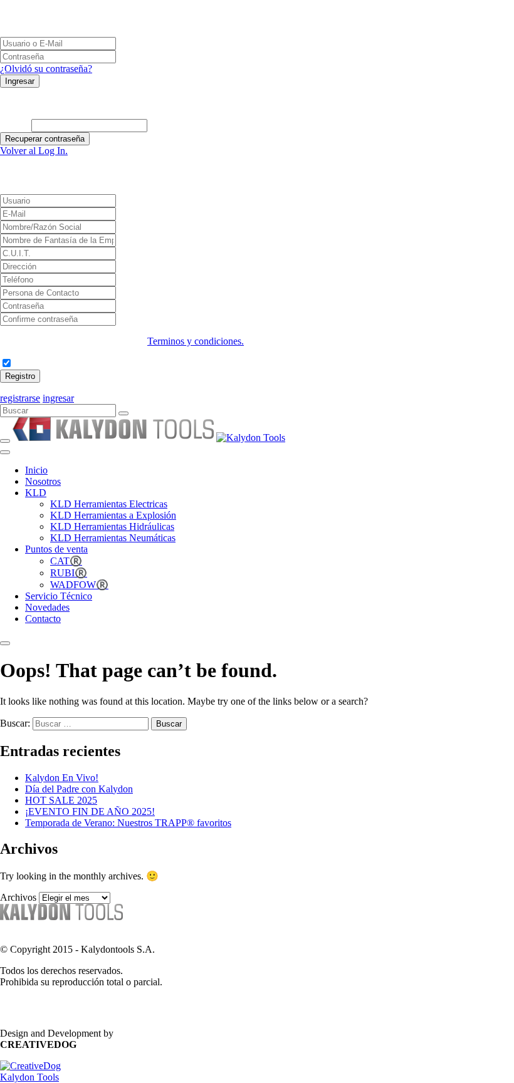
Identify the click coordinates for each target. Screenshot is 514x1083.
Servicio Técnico (58, 596)
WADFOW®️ (79, 584)
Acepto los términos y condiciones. (82, 363)
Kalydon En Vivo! (61, 777)
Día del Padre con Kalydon (79, 789)
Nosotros (43, 481)
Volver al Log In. (34, 150)
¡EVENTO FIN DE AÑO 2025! (90, 811)
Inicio (36, 470)
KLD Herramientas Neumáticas (113, 537)
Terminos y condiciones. (195, 341)
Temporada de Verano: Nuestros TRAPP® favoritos (128, 822)
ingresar (58, 398)
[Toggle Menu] (5, 452)
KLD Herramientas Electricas (108, 504)
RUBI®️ (68, 572)
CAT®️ (66, 561)
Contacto (43, 618)
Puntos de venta (56, 549)
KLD (35, 492)
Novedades (47, 607)
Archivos (18, 897)
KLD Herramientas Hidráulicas (112, 526)
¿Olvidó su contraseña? (46, 68)
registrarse (20, 398)
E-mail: (14, 125)
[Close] (5, 643)
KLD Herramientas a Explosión (113, 515)
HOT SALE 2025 (61, 800)
